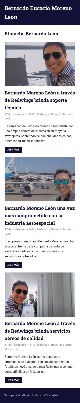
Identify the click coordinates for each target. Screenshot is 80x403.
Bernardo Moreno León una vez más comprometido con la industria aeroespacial (40, 215)
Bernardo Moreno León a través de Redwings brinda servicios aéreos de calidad (40, 330)
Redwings (43, 114)
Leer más (13, 149)
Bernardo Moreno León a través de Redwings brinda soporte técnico (40, 100)
